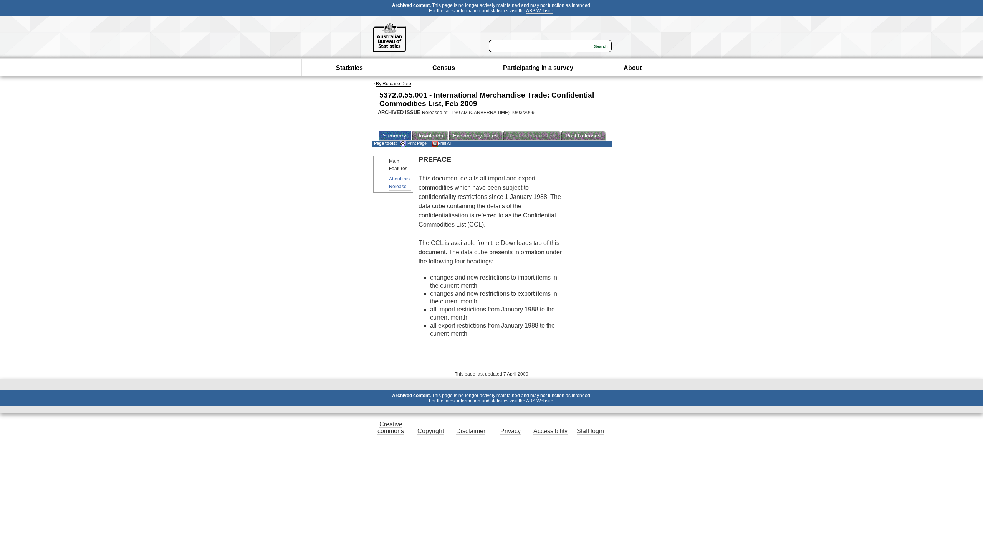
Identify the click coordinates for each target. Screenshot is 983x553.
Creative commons (390, 427)
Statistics (349, 68)
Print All (444, 143)
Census (443, 68)
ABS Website (539, 10)
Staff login (590, 431)
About (633, 68)
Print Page (416, 143)
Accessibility (550, 431)
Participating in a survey (538, 68)
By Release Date (393, 83)
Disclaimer (470, 431)
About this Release (399, 182)
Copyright (430, 431)
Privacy (510, 431)
